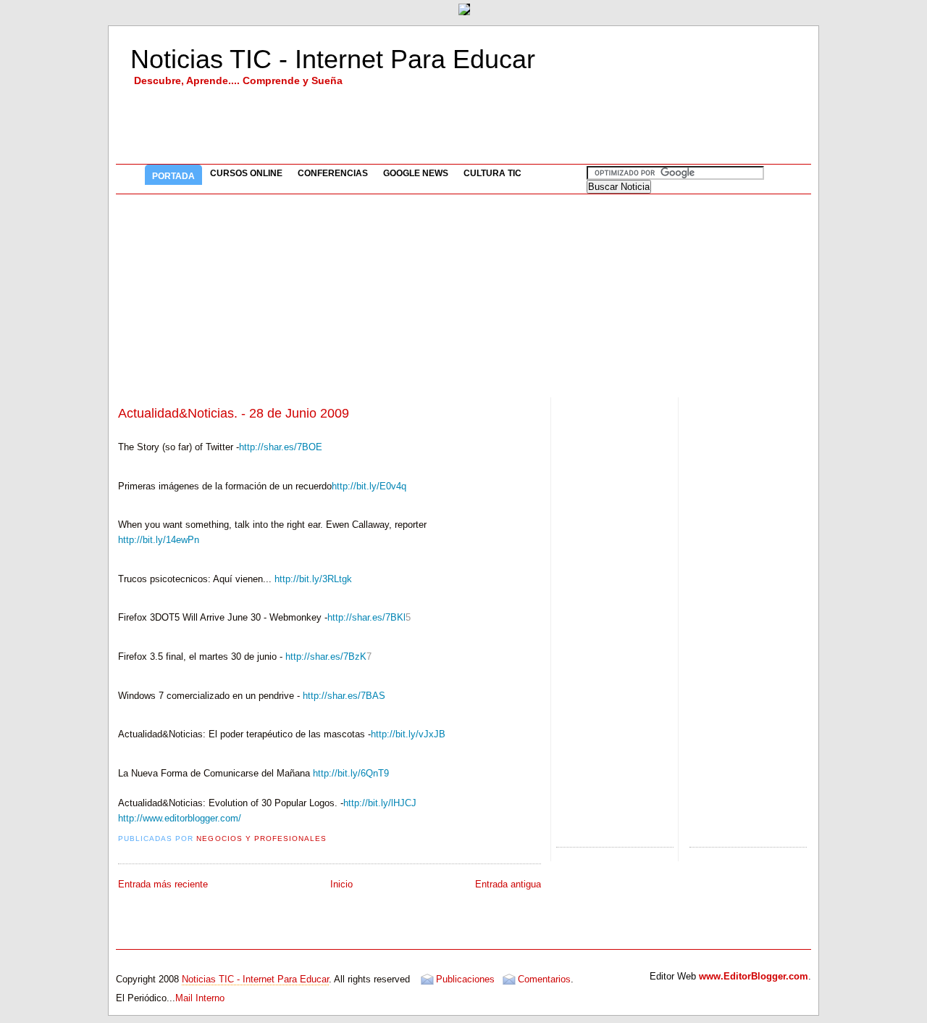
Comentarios (544, 979)
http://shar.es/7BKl (366, 617)
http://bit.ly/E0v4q (369, 486)
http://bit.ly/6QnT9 (351, 773)
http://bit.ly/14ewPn (158, 539)
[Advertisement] (463, 295)
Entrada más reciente (163, 884)
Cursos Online (246, 173)
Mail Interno (200, 998)
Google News (415, 173)
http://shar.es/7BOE (280, 447)
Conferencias (333, 173)
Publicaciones (465, 979)
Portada (173, 176)
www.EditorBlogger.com (753, 976)
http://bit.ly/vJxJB (408, 734)
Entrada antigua (508, 884)
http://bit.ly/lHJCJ (379, 803)
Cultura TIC (492, 173)
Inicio (341, 884)
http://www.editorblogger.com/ (179, 818)
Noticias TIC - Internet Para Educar (332, 59)
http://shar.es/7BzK (325, 656)
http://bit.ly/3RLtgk (313, 578)
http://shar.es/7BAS (344, 695)
